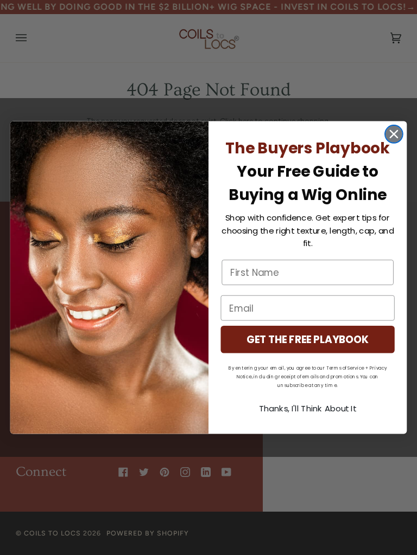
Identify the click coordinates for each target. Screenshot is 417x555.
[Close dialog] (394, 134)
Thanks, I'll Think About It (308, 409)
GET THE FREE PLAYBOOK (308, 339)
